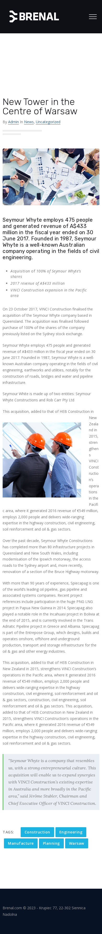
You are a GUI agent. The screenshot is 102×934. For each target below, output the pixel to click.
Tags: (8, 832)
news (29, 121)
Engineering (71, 832)
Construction (37, 832)
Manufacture (21, 843)
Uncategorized (48, 121)
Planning (51, 843)
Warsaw (76, 843)
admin (13, 121)
